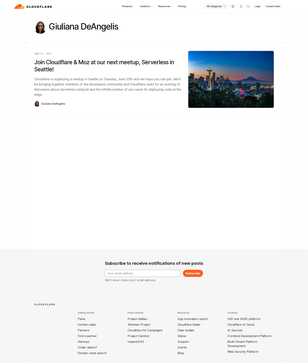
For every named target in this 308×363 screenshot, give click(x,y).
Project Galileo (137, 319)
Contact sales (87, 324)
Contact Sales (273, 6)
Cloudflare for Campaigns (145, 330)
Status (182, 336)
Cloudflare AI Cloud (240, 324)
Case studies (186, 330)
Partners (83, 330)
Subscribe (193, 273)
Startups (83, 341)
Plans (81, 319)
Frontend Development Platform (249, 336)
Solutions (145, 6)
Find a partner (87, 336)
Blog (181, 353)
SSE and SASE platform (243, 319)
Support (183, 341)
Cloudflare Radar (189, 324)
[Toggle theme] (241, 6)
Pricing (182, 6)
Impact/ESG (136, 341)
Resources (164, 6)
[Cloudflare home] (33, 6)
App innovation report (193, 319)
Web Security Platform (242, 351)
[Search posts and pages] (248, 6)
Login (257, 6)
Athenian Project (139, 324)
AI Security (235, 330)
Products (127, 6)
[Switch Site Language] (233, 6)
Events (182, 347)
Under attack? (87, 347)
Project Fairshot (138, 336)
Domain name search (92, 353)
